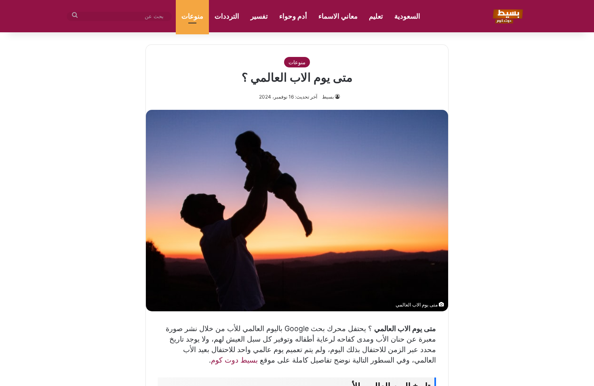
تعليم (376, 16)
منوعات (192, 16)
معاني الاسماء (338, 16)
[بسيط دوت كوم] (506, 16)
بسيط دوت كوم (234, 360)
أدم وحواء (293, 16)
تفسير (259, 16)
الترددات (227, 16)
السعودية (407, 16)
